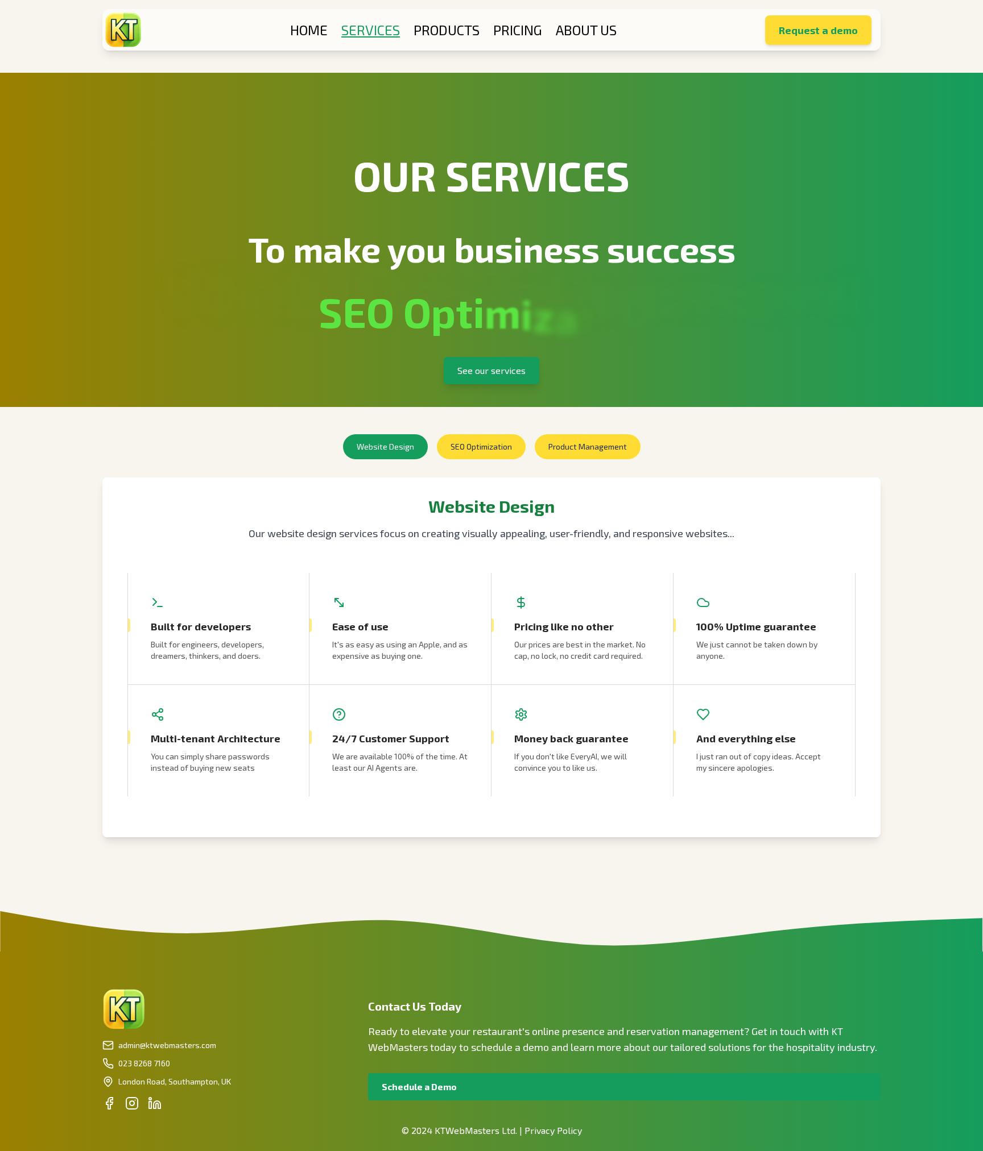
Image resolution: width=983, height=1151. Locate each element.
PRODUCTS (447, 30)
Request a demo (818, 30)
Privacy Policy (553, 1130)
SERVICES (370, 30)
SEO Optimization (481, 446)
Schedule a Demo (419, 1086)
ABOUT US (586, 30)
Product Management (587, 446)
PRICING (517, 30)
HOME (309, 30)
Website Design (385, 446)
